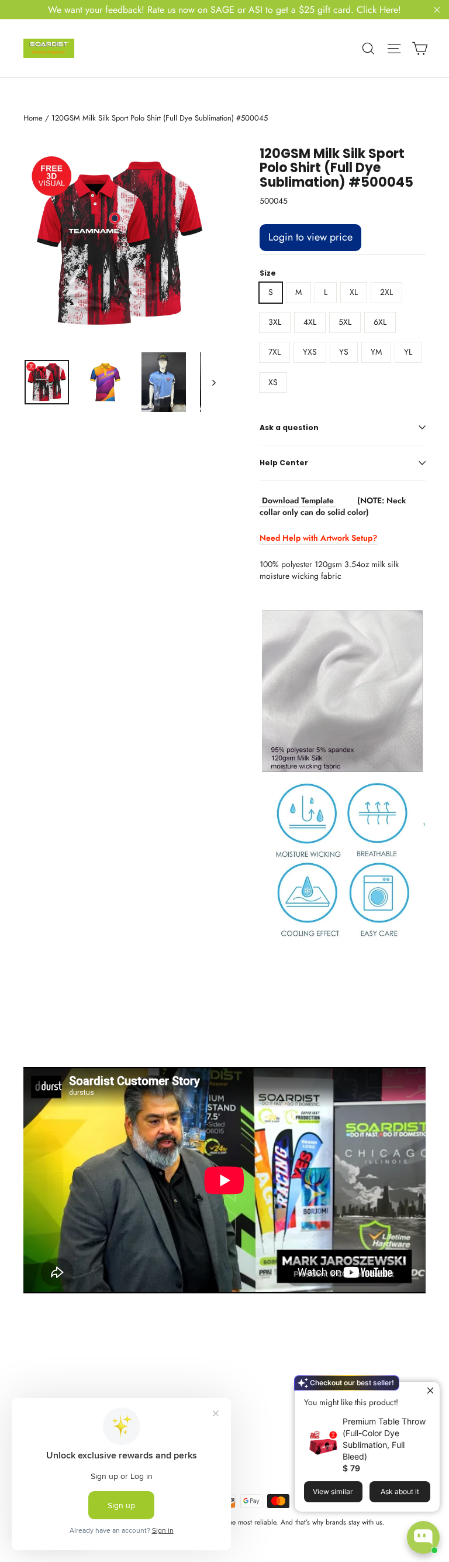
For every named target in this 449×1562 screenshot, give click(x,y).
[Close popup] (429, 1392)
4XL (309, 322)
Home (33, 117)
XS (273, 382)
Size (268, 273)
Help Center (284, 463)
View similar (333, 1491)
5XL (345, 322)
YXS (310, 352)
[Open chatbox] (423, 1537)
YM (376, 352)
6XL (380, 322)
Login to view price (310, 237)
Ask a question (289, 427)
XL (354, 292)
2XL (386, 292)
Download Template (298, 500)
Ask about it (400, 1491)
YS (343, 352)
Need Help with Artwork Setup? (318, 538)
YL (408, 352)
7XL (274, 352)
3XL (274, 322)
